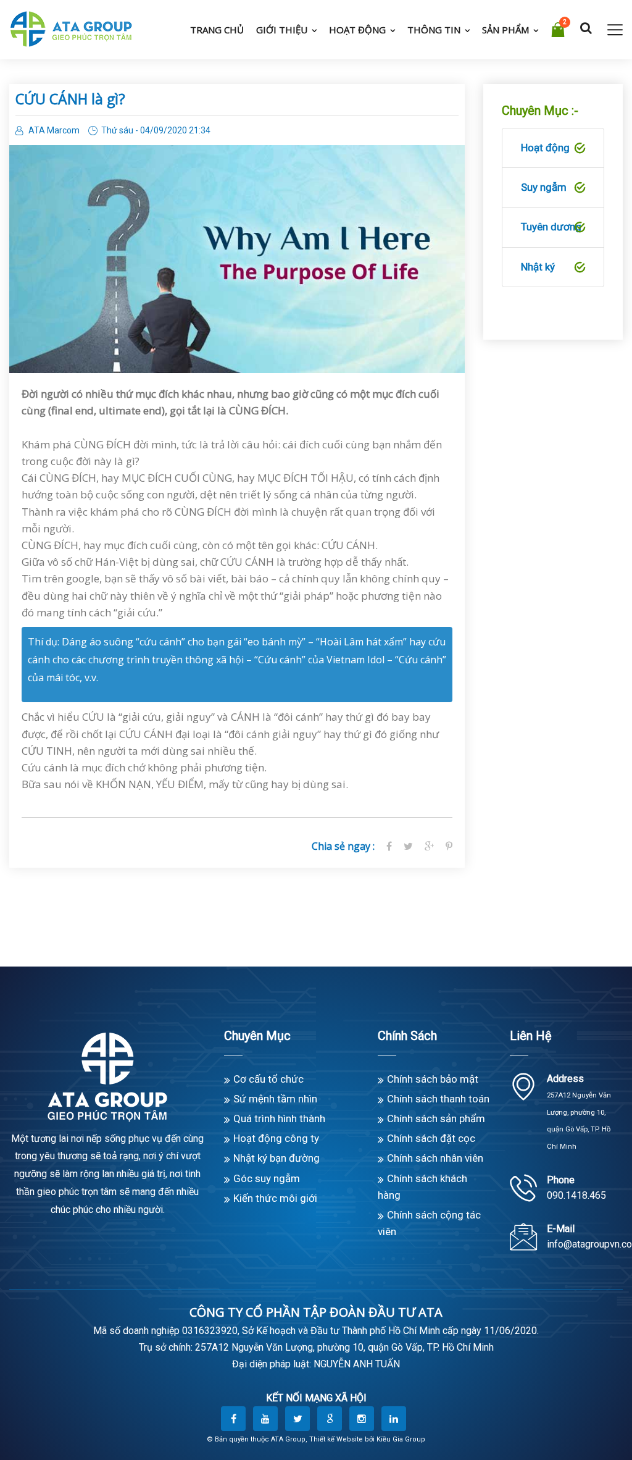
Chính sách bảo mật (432, 1079)
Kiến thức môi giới (275, 1198)
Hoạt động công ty (276, 1138)
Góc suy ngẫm (266, 1178)
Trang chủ (217, 29)
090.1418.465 (576, 1195)
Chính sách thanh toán (438, 1099)
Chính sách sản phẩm (436, 1118)
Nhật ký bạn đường (276, 1158)
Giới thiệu (281, 29)
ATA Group (288, 1439)
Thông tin (433, 29)
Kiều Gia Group (400, 1439)
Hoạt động (357, 29)
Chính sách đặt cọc (431, 1138)
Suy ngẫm (544, 187)
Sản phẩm (505, 29)
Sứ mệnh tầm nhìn (275, 1099)
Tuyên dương (551, 226)
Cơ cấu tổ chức (268, 1079)
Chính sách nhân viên (435, 1158)
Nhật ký (538, 267)
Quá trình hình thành (279, 1118)
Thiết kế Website (336, 1439)
